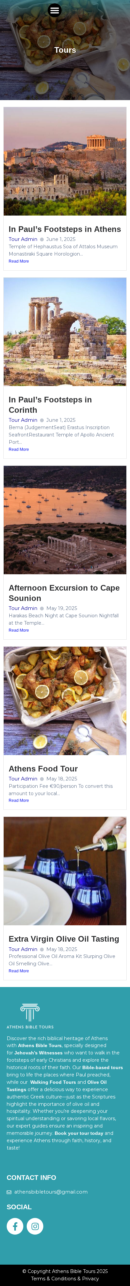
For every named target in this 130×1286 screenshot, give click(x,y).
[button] (55, 10)
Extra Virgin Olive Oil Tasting (64, 938)
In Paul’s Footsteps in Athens (65, 229)
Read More (19, 261)
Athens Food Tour (43, 768)
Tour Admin (23, 239)
